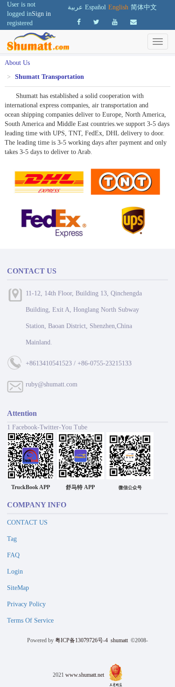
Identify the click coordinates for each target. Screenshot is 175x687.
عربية (75, 7)
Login (15, 571)
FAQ (13, 555)
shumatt (120, 640)
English (118, 7)
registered (20, 23)
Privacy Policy (26, 604)
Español (95, 7)
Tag (12, 538)
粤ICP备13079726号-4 (81, 640)
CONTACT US (27, 522)
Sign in (41, 13)
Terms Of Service (30, 620)
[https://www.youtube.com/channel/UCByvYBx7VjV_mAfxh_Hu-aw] (79, 22)
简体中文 (144, 7)
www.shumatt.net (84, 674)
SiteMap (18, 587)
